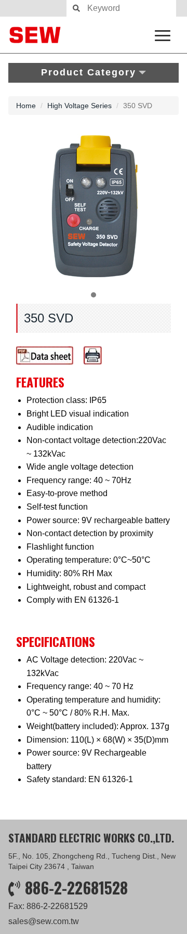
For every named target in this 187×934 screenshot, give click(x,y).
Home (26, 105)
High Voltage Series (79, 105)
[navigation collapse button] (164, 34)
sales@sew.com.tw (43, 921)
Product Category (88, 72)
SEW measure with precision (93, 35)
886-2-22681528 (76, 887)
